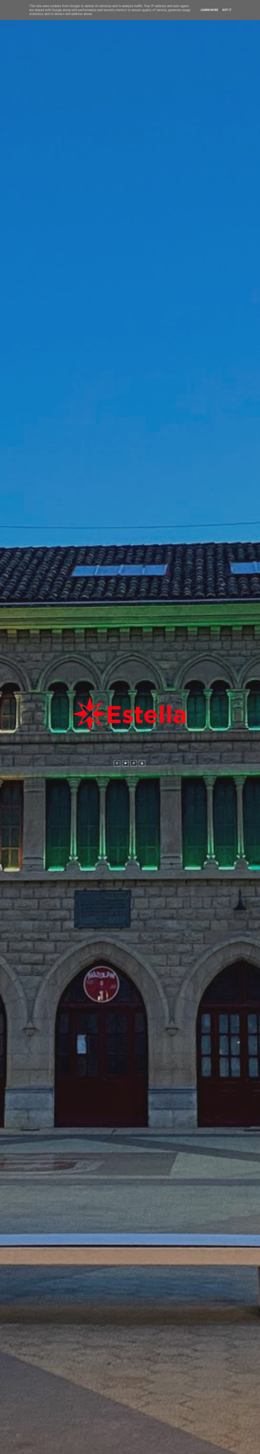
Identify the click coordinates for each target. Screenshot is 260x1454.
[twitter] (125, 763)
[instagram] (133, 763)
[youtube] (142, 763)
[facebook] (117, 763)
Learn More (209, 10)
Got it (227, 10)
